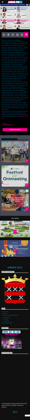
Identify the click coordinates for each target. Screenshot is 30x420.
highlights (5, 9)
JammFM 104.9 (15, 268)
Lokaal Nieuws (13, 9)
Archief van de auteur (15, 130)
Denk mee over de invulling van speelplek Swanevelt (15, 227)
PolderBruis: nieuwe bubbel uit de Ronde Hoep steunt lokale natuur (15, 200)
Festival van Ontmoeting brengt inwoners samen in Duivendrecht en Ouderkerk (15, 175)
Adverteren (7, 317)
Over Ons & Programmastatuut (10, 315)
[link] (14, 104)
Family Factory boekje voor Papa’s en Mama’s (15, 246)
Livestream (5, 311)
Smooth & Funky (23, 9)
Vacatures (6, 321)
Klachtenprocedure (8, 323)
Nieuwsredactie (19, 23)
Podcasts (5, 313)
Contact (6, 319)
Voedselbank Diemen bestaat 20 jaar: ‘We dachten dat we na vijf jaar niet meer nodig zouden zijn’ (15, 151)
